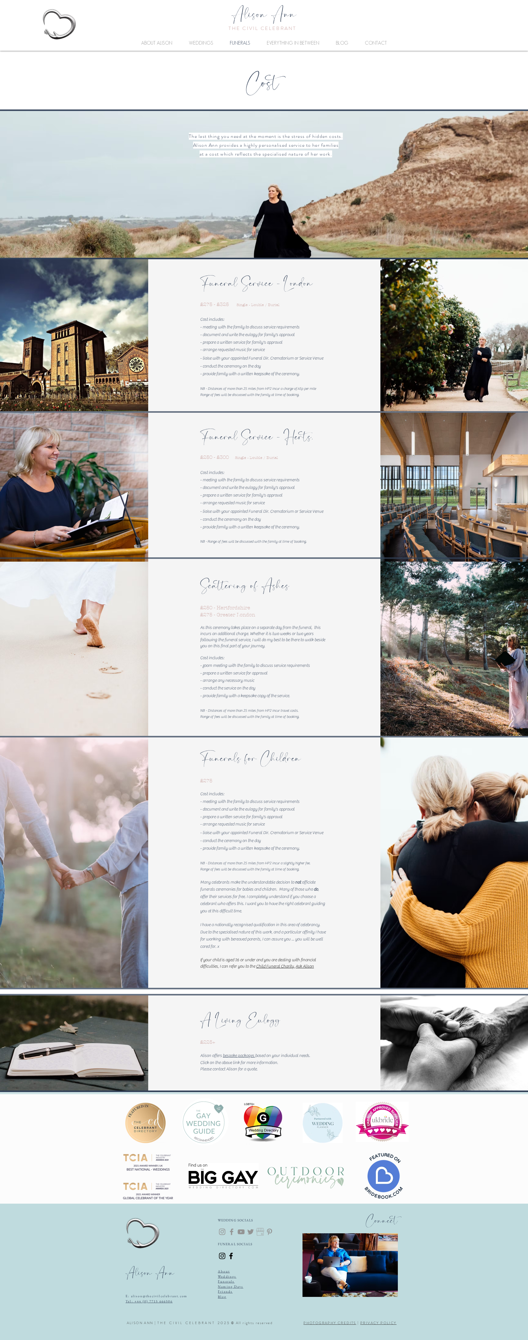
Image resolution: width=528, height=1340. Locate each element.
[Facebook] (231, 1231)
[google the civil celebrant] (260, 1231)
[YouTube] (241, 1231)
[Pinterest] (269, 1231)
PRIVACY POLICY (378, 1322)
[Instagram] (222, 1231)
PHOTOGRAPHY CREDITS (329, 1322)
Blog (222, 1296)
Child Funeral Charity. (275, 966)
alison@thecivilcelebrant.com (159, 1296)
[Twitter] (250, 1231)
